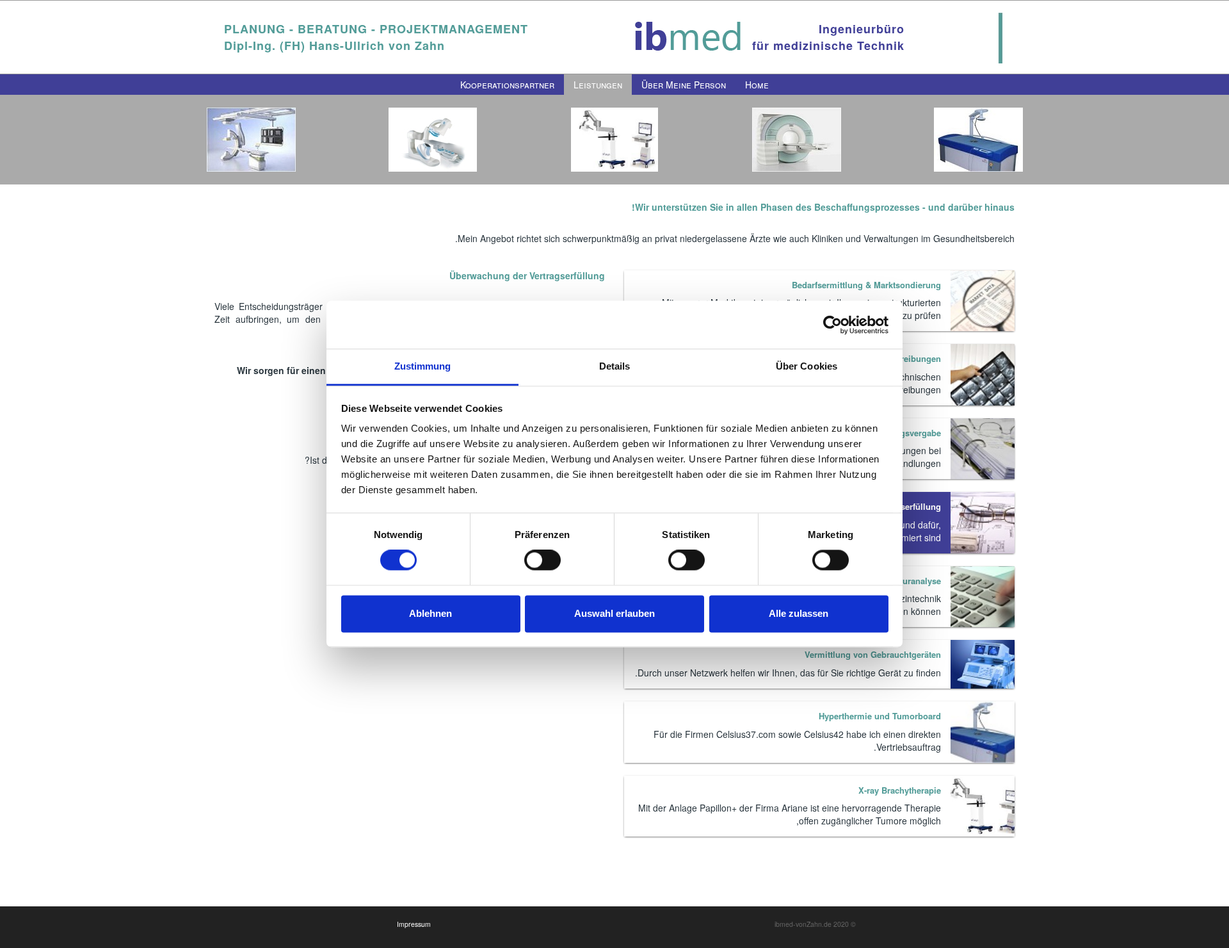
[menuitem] (756, 84)
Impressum (414, 924)
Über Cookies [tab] (806, 366)
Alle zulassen (798, 613)
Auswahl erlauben (614, 613)
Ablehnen (430, 613)
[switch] (542, 560)
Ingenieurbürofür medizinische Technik (828, 37)
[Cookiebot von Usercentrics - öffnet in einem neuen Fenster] (832, 324)
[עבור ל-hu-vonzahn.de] (688, 37)
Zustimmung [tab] (422, 366)
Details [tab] (615, 366)
